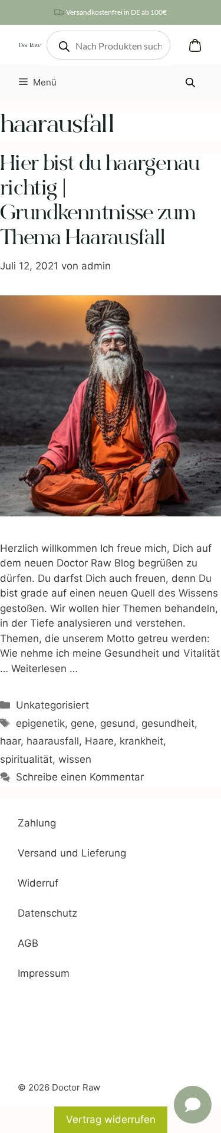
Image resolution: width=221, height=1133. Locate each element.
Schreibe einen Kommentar (80, 777)
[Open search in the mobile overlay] (108, 45)
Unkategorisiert (52, 705)
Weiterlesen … (44, 668)
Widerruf (38, 883)
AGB (28, 943)
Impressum (44, 973)
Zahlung (37, 823)
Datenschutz (47, 913)
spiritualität (26, 759)
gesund (118, 723)
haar (10, 741)
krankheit (141, 741)
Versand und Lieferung (72, 853)
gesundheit (167, 723)
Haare (99, 741)
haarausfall (53, 741)
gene (82, 723)
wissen (74, 759)
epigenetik (40, 723)
